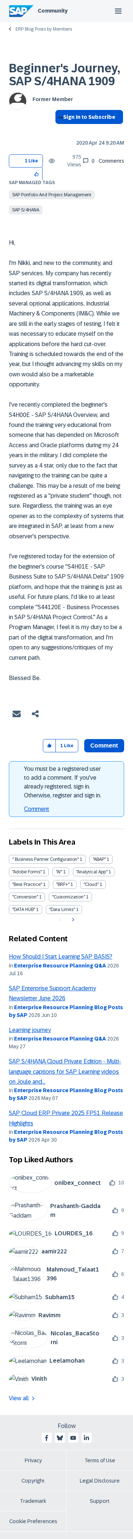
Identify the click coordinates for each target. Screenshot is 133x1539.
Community (53, 11)
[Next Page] (72, 920)
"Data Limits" (62, 909)
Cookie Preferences (33, 1521)
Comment (36, 809)
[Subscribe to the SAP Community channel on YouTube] (73, 1438)
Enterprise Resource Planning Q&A (60, 966)
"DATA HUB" (23, 909)
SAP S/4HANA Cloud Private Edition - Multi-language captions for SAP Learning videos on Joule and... (65, 1071)
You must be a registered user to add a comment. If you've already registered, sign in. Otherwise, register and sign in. (62, 782)
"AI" (59, 871)
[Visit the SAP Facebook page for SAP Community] (47, 1438)
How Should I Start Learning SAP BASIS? (60, 956)
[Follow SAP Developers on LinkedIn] (86, 1438)
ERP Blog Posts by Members (44, 29)
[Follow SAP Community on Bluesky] (60, 1438)
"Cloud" (91, 884)
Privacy (33, 1460)
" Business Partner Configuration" (45, 859)
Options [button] (59, 130)
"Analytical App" (92, 871)
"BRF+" (62, 884)
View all (19, 1398)
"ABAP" (99, 859)
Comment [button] (104, 745)
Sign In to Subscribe (89, 117)
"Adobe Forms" (27, 871)
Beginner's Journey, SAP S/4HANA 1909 (64, 75)
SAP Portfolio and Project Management (51, 194)
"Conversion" (25, 897)
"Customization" (68, 897)
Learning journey (30, 1030)
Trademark (33, 1501)
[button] (36, 173)
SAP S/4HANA (25, 210)
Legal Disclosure (100, 1481)
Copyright (33, 1481)
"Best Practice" (27, 884)
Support (100, 1501)
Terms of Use (100, 1460)
